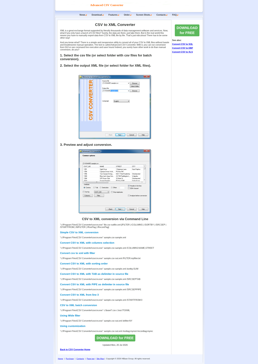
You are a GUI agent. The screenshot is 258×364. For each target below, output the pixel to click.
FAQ (174, 15)
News (82, 15)
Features (112, 15)
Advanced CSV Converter (107, 5)
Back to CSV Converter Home (75, 349)
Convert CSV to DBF (182, 48)
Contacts (161, 15)
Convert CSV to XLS (182, 52)
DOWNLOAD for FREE (115, 338)
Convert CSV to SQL (182, 44)
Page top (90, 359)
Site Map (100, 359)
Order (127, 15)
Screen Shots (143, 15)
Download (97, 15)
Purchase (70, 359)
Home (60, 359)
